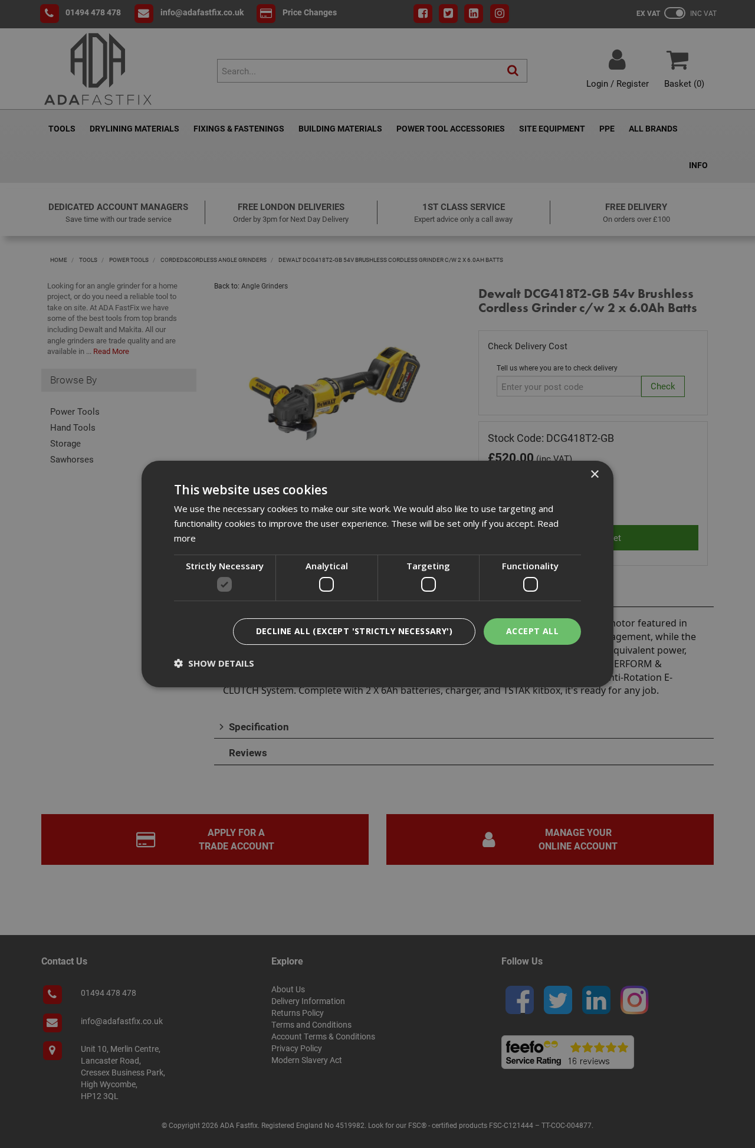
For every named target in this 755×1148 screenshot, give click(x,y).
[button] (214, 663)
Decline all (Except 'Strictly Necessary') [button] (354, 631)
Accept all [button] (532, 631)
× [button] (594, 474)
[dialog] (377, 574)
